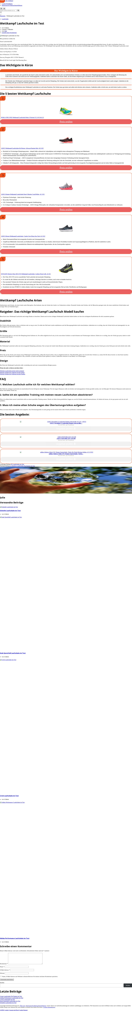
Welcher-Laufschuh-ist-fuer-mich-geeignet (12, 371)
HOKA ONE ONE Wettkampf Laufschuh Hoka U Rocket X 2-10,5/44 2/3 (22, 117)
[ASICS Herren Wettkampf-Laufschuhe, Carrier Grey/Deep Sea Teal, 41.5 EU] (66, 228)
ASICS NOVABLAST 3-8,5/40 (66, 438)
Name (2, 966)
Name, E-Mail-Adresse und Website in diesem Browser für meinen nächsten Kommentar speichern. (30, 976)
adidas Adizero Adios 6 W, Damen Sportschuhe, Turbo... (66, 454)
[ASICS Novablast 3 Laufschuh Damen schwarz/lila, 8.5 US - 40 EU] (66, 421)
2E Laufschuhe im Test (17, 464)
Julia (5, 31)
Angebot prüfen (65, 428)
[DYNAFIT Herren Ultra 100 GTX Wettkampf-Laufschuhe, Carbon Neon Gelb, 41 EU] (66, 268)
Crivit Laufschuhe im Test (9, 796)
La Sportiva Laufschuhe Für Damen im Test (22, 466)
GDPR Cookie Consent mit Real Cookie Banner (14, 1010)
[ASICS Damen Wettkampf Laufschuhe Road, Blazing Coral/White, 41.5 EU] (66, 186)
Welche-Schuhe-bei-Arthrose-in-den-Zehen (12, 372)
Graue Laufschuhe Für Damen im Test (11, 996)
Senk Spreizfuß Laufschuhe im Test (13, 653)
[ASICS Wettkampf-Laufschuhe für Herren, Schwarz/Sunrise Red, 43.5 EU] (66, 140)
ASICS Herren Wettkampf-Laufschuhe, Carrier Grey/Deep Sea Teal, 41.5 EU (23, 236)
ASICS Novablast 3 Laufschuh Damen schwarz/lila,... (66, 423)
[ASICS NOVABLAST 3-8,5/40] (66, 437)
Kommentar (4, 963)
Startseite (2, 16)
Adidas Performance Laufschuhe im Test (14, 938)
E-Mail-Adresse (5, 970)
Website (2, 973)
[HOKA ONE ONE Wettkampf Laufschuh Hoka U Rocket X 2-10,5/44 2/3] (66, 109)
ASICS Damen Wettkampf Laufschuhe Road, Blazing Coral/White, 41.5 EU (23, 194)
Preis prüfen (66, 121)
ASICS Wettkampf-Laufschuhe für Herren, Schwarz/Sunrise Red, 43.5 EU (22, 148)
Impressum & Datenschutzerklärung (36, 1005)
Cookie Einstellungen (49, 1007)
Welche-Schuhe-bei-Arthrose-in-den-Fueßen (12, 374)
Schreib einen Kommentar (9, 32)
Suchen (2, 982)
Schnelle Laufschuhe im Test (10, 511)
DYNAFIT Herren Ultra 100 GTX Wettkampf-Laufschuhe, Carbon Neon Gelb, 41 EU (26, 274)
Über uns (22, 1005)
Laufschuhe (5, 19)
